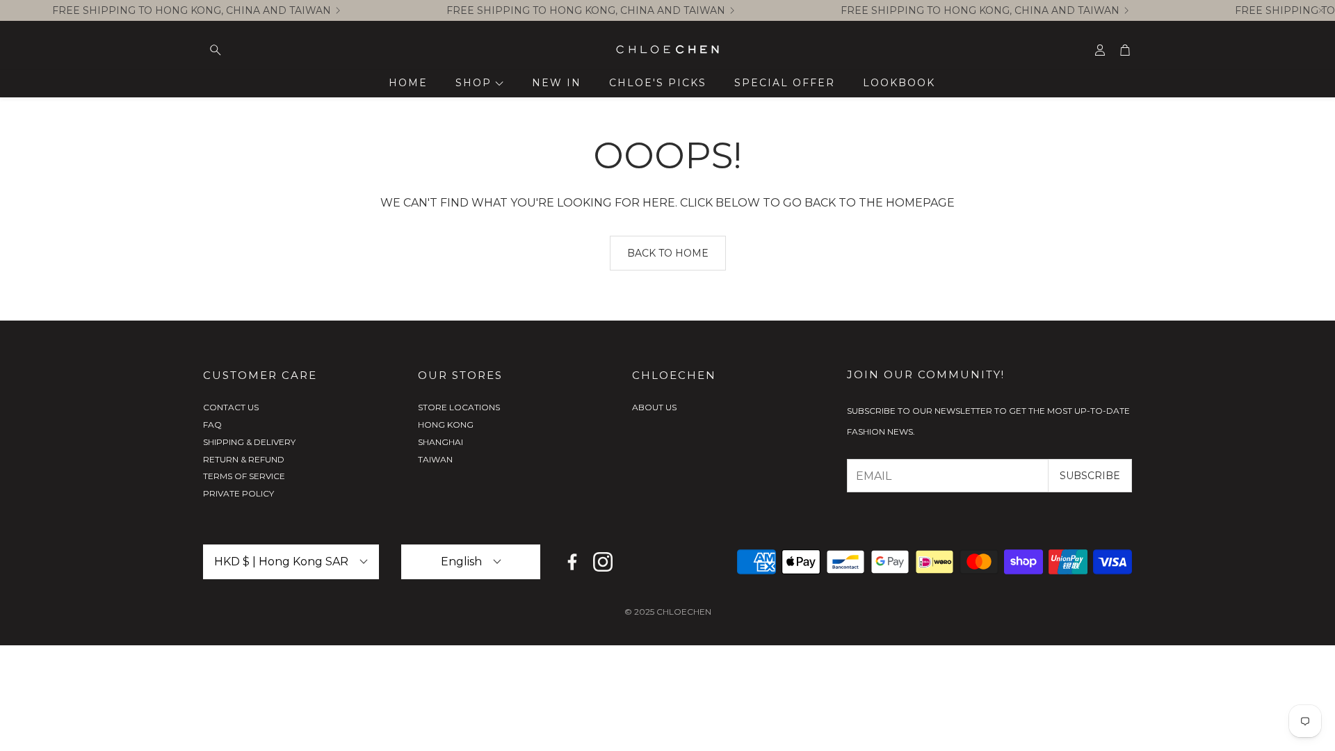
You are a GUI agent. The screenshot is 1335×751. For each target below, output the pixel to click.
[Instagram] (603, 562)
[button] (290, 50)
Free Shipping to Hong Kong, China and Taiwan (191, 10)
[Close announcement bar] (1321, 10)
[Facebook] (572, 562)
